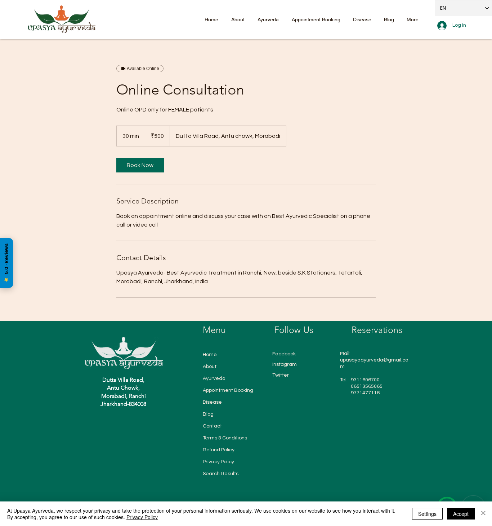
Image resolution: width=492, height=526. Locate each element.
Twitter (280, 375)
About (209, 366)
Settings (427, 513)
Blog (208, 414)
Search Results (220, 473)
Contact (212, 426)
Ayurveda (214, 378)
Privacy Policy (218, 461)
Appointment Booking (228, 390)
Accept (461, 513)
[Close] (483, 513)
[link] (140, 165)
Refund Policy (218, 449)
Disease (212, 402)
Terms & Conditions (225, 437)
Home (210, 354)
